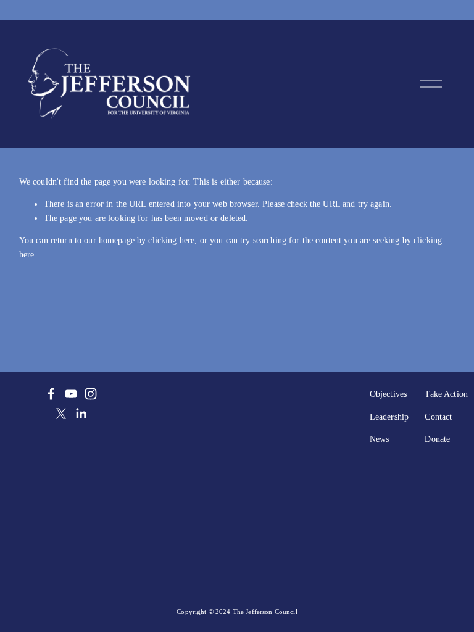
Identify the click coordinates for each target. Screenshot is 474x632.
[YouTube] (71, 394)
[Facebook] (51, 394)
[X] (61, 413)
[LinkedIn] (81, 413)
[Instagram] (91, 394)
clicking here (171, 240)
